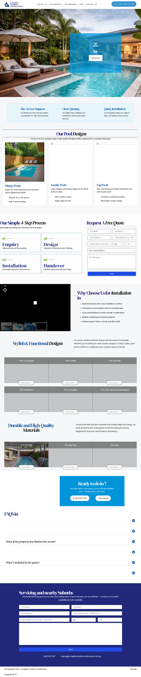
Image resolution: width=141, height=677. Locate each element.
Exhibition (26, 389)
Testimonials (70, 4)
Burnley (70, 445)
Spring (26, 445)
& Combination (114, 389)
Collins (70, 360)
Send (112, 274)
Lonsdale (70, 389)
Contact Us (91, 4)
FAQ (81, 4)
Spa (114, 445)
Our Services (55, 4)
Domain (115, 360)
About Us (42, 4)
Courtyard (26, 360)
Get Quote (96, 58)
